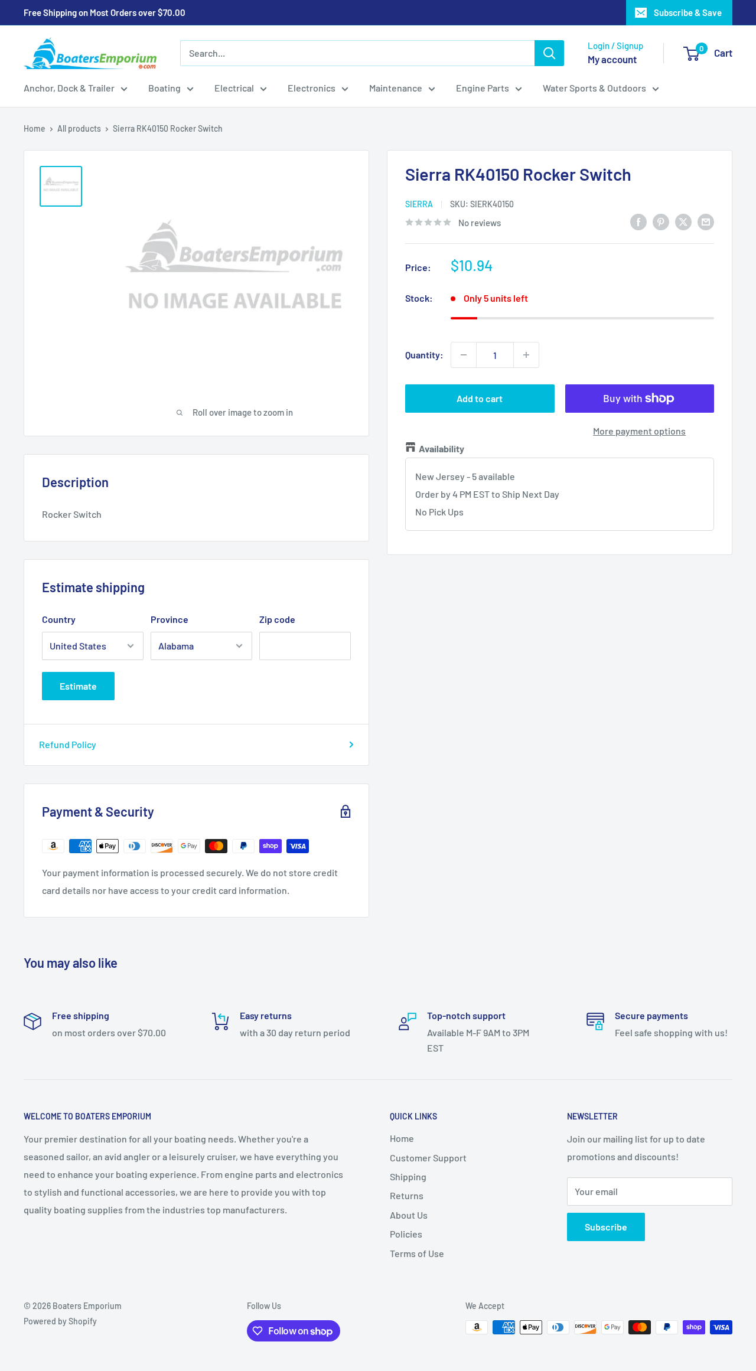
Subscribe (606, 1226)
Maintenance (395, 87)
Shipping (408, 1176)
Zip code (277, 619)
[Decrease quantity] (463, 354)
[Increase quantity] (526, 354)
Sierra (419, 203)
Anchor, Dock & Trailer (69, 87)
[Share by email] (706, 221)
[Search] (549, 53)
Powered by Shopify (60, 1321)
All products (79, 128)
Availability (441, 448)
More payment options (639, 430)
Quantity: (424, 354)
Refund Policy (67, 744)
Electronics (311, 87)
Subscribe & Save (688, 12)
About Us (409, 1214)
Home (34, 128)
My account (612, 59)
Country (59, 619)
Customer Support (428, 1157)
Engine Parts (482, 87)
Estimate (78, 685)
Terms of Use (417, 1253)
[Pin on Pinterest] (661, 221)
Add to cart (480, 398)
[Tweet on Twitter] (683, 221)
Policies (406, 1233)
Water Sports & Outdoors (594, 87)
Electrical (234, 87)
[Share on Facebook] (638, 221)
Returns (406, 1195)
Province (169, 619)
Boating (164, 87)
